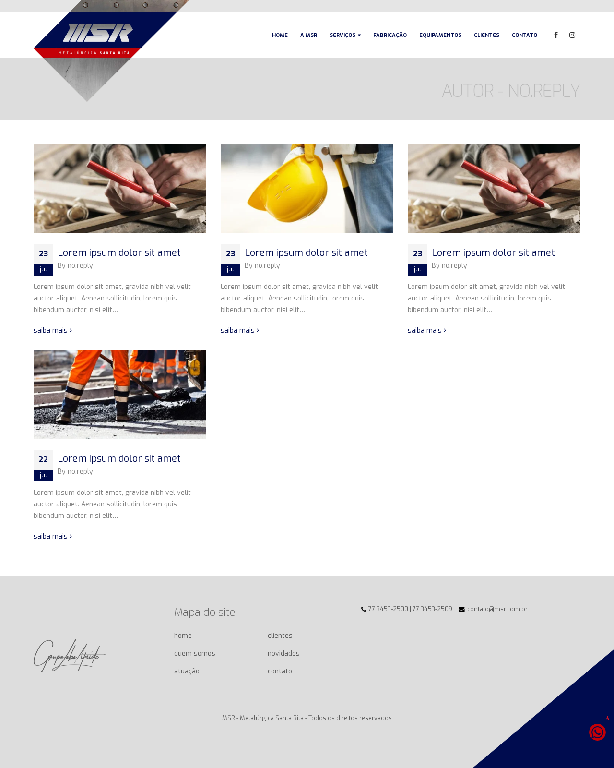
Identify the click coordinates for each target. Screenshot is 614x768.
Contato (524, 35)
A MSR (308, 35)
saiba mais (52, 330)
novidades (284, 653)
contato (280, 671)
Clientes (486, 35)
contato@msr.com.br (497, 609)
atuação (187, 671)
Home (280, 35)
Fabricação (390, 35)
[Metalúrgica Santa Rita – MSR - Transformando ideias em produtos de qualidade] (111, 51)
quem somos (194, 653)
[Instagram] (572, 35)
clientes (280, 635)
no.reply (80, 265)
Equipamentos (440, 35)
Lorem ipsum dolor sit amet (119, 252)
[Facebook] (556, 35)
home (183, 635)
